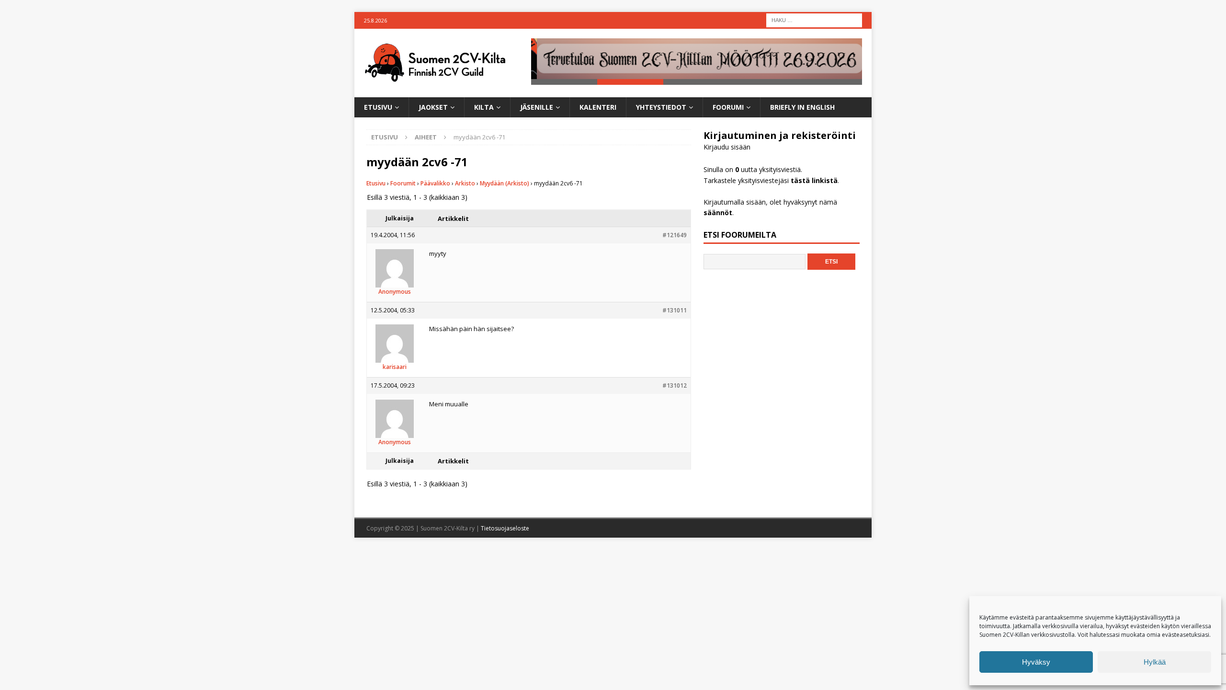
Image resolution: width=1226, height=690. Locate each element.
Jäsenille (536, 107)
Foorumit (403, 183)
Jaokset (433, 107)
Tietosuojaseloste (505, 528)
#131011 (674, 310)
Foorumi (728, 107)
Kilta (484, 107)
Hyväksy (1036, 662)
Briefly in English (802, 107)
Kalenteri (597, 107)
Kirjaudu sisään (727, 146)
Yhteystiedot (661, 107)
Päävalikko (435, 183)
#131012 (674, 385)
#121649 (674, 235)
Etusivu (378, 107)
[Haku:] (814, 19)
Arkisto (465, 183)
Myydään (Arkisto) (504, 183)
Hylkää (1155, 662)
